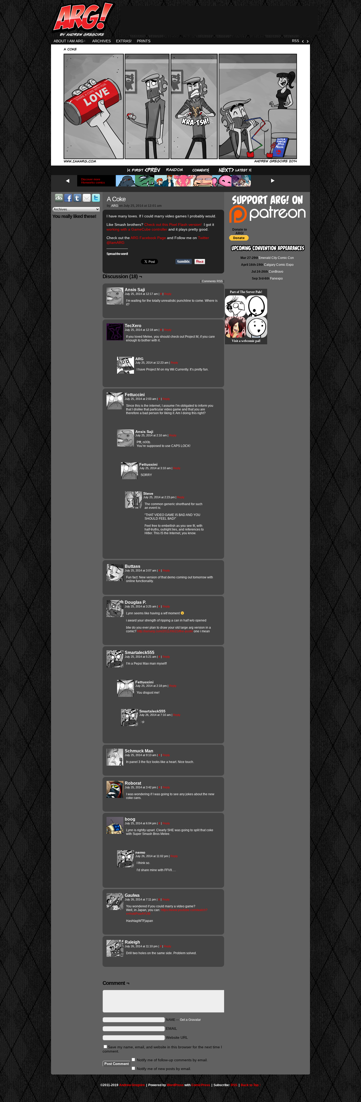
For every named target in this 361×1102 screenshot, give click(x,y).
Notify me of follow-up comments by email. (172, 1060)
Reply (168, 293)
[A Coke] (180, 162)
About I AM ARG (70, 41)
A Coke (116, 199)
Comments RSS (212, 281)
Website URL (177, 1037)
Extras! (124, 41)
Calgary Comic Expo (279, 265)
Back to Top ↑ (251, 1085)
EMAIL (171, 1028)
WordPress (175, 1085)
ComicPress (200, 1085)
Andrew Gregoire (132, 1085)
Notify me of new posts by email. (164, 1069)
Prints (143, 41)
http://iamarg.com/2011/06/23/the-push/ (165, 631)
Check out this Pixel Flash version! (173, 224)
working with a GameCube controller (137, 229)
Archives (101, 41)
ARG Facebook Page (148, 238)
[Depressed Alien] (256, 306)
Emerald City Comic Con (276, 258)
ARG (114, 206)
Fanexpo (276, 278)
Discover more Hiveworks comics (93, 181)
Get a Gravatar (190, 1020)
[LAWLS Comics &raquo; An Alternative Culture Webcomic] (235, 327)
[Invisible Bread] (256, 327)
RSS (295, 41)
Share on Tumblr (183, 261)
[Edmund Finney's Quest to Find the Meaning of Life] (235, 306)
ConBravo (276, 271)
